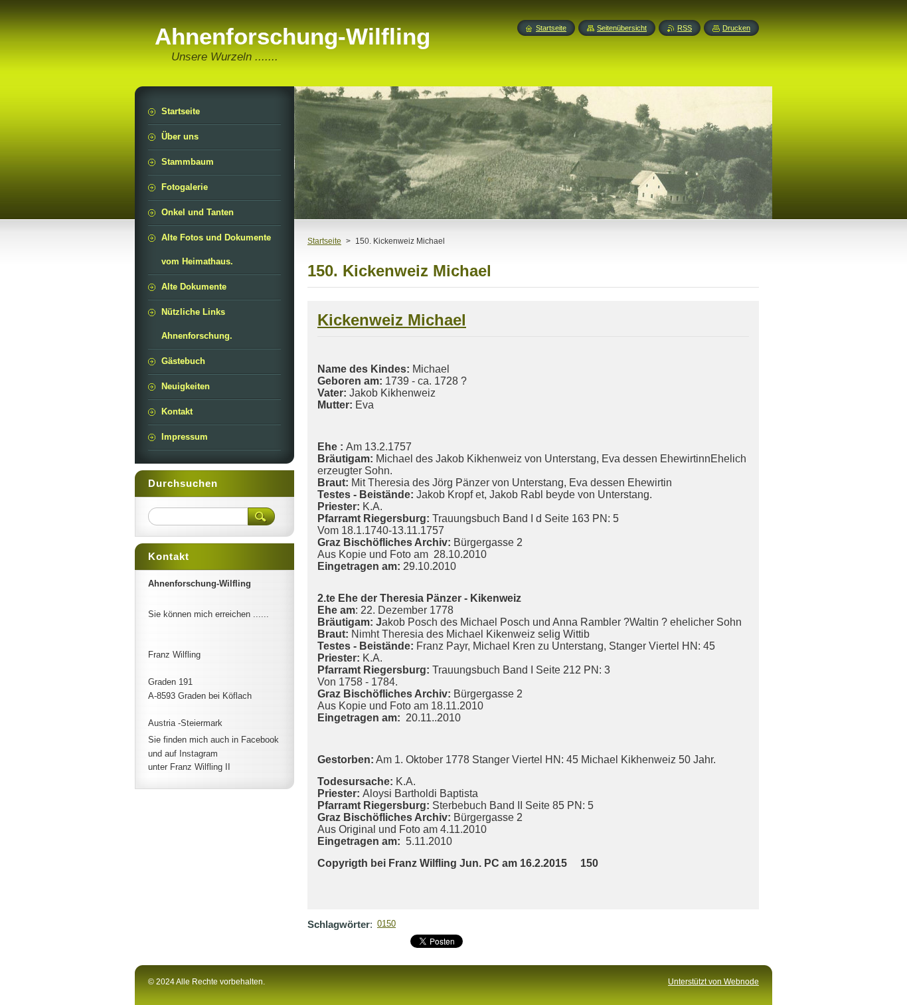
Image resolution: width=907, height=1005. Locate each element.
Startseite (324, 241)
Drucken (736, 28)
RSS (684, 28)
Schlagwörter (338, 924)
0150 (386, 924)
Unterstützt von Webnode (713, 982)
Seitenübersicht (622, 28)
